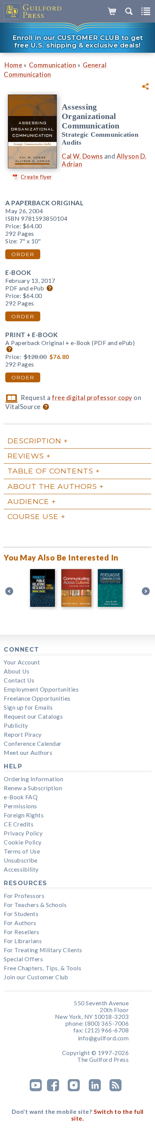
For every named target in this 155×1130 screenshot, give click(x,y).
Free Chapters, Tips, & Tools (42, 968)
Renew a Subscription (33, 788)
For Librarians (23, 941)
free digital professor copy (92, 398)
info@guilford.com (103, 1038)
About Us (16, 671)
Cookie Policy (23, 842)
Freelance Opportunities (37, 698)
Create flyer (36, 177)
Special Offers (23, 959)
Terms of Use (22, 851)
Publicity (16, 725)
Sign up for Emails (28, 707)
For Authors (20, 922)
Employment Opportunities (41, 689)
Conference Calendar (33, 743)
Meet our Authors (28, 752)
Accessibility (21, 869)
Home (13, 65)
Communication (52, 65)
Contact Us (19, 680)
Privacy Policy (23, 833)
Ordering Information (33, 779)
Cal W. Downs (82, 156)
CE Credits (18, 824)
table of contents (50, 470)
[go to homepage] (33, 11)
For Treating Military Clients (43, 950)
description (34, 440)
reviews (26, 455)
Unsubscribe (21, 860)
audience (28, 501)
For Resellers (22, 931)
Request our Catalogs (33, 716)
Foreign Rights (24, 815)
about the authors (52, 486)
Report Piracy (23, 734)
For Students (21, 913)
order (22, 254)
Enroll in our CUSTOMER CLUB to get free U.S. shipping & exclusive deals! (77, 41)
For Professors (24, 895)
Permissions (20, 806)
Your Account (22, 662)
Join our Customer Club (36, 977)
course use (33, 516)
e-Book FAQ (21, 797)
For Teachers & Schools (35, 904)
